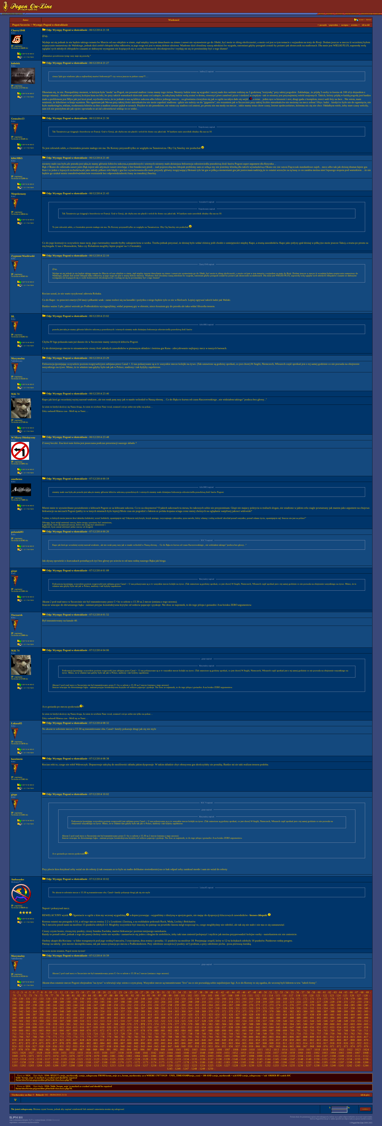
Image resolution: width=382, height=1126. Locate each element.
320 (231, 1008)
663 (41, 1030)
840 (163, 1040)
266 (224, 1005)
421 (197, 1014)
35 (184, 992)
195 (102, 1001)
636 (217, 1027)
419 (183, 1014)
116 (284, 995)
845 (197, 1040)
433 (278, 1014)
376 (251, 1011)
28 (147, 992)
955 (224, 1046)
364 (170, 1011)
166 (265, 998)
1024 (366, 1049)
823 (48, 1040)
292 (41, 1008)
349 (68, 1011)
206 (177, 1001)
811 (326, 1036)
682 (170, 1030)
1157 (15, 1062)
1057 (276, 1052)
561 (68, 1024)
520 (150, 1020)
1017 (309, 1049)
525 (183, 1020)
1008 (235, 1049)
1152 (333, 1059)
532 (231, 1020)
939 (116, 1046)
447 (14, 1017)
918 (332, 1043)
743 (224, 1033)
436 (298, 1014)
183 (21, 1001)
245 (82, 1005)
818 (14, 1040)
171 (298, 998)
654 (339, 1027)
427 (238, 1014)
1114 (23, 1059)
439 (319, 1014)
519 (143, 1020)
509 (75, 1020)
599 (326, 1024)
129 (14, 998)
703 (312, 1030)
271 (258, 1005)
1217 (145, 1065)
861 (305, 1040)
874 (35, 1043)
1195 (325, 1062)
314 (190, 1008)
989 (95, 1049)
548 (339, 1020)
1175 (162, 1062)
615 (75, 1027)
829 (89, 1040)
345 (41, 1011)
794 (211, 1036)
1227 (227, 1065)
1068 (365, 1052)
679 (150, 1030)
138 (75, 998)
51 (270, 992)
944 (150, 1046)
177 (339, 998)
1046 (186, 1052)
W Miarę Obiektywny (23, 437)
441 (332, 1014)
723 (89, 1033)
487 (285, 1017)
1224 (202, 1065)
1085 (145, 1055)
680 (156, 1030)
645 (278, 1027)
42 (222, 992)
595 (298, 1024)
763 (359, 1033)
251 (123, 1005)
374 (238, 1011)
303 (116, 1008)
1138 (219, 1059)
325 (265, 1008)
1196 (333, 1062)
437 (305, 1014)
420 (190, 1014)
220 (271, 1001)
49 (260, 992)
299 (89, 1008)
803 (271, 1036)
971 (332, 1046)
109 (237, 995)
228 (326, 1001)
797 (231, 1036)
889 (136, 1043)
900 (211, 1043)
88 (111, 995)
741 (211, 1033)
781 (123, 1036)
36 (190, 992)
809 (312, 1036)
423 (211, 1014)
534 (244, 1020)
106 (217, 995)
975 (359, 1046)
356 (116, 1011)
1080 (104, 1055)
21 (109, 992)
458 (89, 1017)
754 (298, 1033)
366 (183, 1011)
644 (271, 1027)
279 (312, 1005)
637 (224, 1027)
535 (251, 1020)
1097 (243, 1055)
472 (183, 1017)
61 (324, 992)
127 (359, 995)
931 (62, 1046)
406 (96, 1014)
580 (197, 1024)
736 (177, 1033)
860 (298, 1040)
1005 (211, 1049)
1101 (276, 1055)
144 (116, 998)
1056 (268, 1052)
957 (238, 1046)
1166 (88, 1062)
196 (109, 1001)
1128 (137, 1059)
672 (102, 1030)
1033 (80, 1052)
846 (204, 1040)
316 (204, 1008)
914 (305, 1043)
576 (170, 1024)
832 (109, 1040)
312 (177, 1008)
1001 (178, 1049)
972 (339, 1046)
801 (258, 1036)
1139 (227, 1059)
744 (231, 1033)
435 (292, 1014)
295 (62, 1008)
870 (366, 1040)
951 (197, 1046)
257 (163, 1005)
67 (356, 992)
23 (120, 992)
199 (129, 1001)
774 (75, 1036)
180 (359, 998)
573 (150, 1024)
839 (156, 1040)
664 (48, 1030)
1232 (268, 1065)
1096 (235, 1055)
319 (224, 1008)
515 (116, 1020)
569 (123, 1024)
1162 (55, 1062)
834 (123, 1040)
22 (115, 992)
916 (319, 1043)
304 (123, 1008)
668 (75, 1030)
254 (143, 1005)
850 (231, 1040)
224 (298, 1001)
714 (28, 1033)
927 (35, 1046)
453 (55, 1017)
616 (82, 1027)
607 (21, 1027)
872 (21, 1043)
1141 (243, 1059)
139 (82, 998)
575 (163, 1024)
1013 (276, 1049)
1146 (284, 1059)
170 (292, 998)
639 (238, 1027)
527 (197, 1020)
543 (305, 1020)
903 (231, 1043)
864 (326, 1040)
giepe (14, 570)
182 (14, 1001)
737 (183, 1033)
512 (96, 1020)
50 (265, 992)
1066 (349, 1052)
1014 (284, 1049)
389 (339, 1011)
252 (129, 1005)
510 (82, 1020)
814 (346, 1036)
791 (190, 1036)
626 (150, 1027)
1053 (243, 1052)
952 (204, 1046)
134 (48, 998)
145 (123, 998)
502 (28, 1020)
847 (211, 1040)
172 (305, 998)
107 (223, 995)
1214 (121, 1065)
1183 (227, 1062)
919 (339, 1043)
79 (62, 995)
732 (150, 1033)
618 (96, 1027)
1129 (145, 1059)
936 (96, 1046)
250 (116, 1005)
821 (35, 1040)
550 (353, 1020)
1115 (31, 1059)
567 (109, 1024)
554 (21, 1024)
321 (238, 1008)
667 (68, 1030)
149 (150, 998)
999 (163, 1049)
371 (217, 1011)
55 (292, 992)
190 (68, 1001)
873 (28, 1043)
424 (217, 1014)
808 (305, 1036)
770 (48, 1036)
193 (89, 1001)
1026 (23, 1052)
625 (143, 1027)
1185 (243, 1062)
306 (136, 1008)
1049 (210, 1052)
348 (62, 1011)
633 (197, 1027)
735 (170, 1033)
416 (163, 1014)
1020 (333, 1049)
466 (143, 1017)
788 (170, 1036)
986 (75, 1049)
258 (170, 1005)
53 (281, 992)
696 (265, 1030)
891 (150, 1043)
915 (312, 1043)
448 (21, 1017)
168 (278, 998)
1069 (15, 1055)
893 (163, 1043)
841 (170, 1040)
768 (35, 1036)
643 (265, 1027)
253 (136, 1005)
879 (68, 1043)
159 (217, 998)
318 (217, 1008)
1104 (300, 1055)
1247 (186, 1068)
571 (136, 1024)
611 (48, 1027)
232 (353, 1001)
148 (143, 998)
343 (28, 1011)
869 (359, 1040)
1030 (55, 1052)
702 (305, 1030)
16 (82, 992)
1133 (178, 1059)
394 (14, 1014)
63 (335, 992)
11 (56, 992)
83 (84, 995)
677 (136, 1030)
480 (238, 1017)
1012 (268, 1049)
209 (197, 1001)
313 (183, 1008)
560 (62, 1024)
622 (123, 1027)
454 (62, 1017)
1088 (170, 1055)
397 (35, 1014)
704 (319, 1030)
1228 (235, 1065)
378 (265, 1011)
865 (332, 1040)
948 (177, 1046)
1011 (260, 1049)
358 (129, 1011)
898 (197, 1043)
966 (298, 1046)
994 (129, 1049)
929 (48, 1046)
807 (298, 1036)
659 (14, 1030)
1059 (292, 1052)
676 (129, 1030)
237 (28, 1005)
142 (102, 998)
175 (326, 998)
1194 (317, 1062)
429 (251, 1014)
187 (48, 1001)
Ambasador (17, 879)
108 (230, 995)
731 (143, 1033)
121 (318, 995)
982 (48, 1049)
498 (359, 1017)
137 (68, 998)
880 (75, 1043)
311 (170, 1008)
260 (183, 1005)
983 (55, 1049)
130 (21, 998)
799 (244, 1036)
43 (227, 992)
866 (339, 1040)
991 (109, 1049)
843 (183, 1040)
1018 (317, 1049)
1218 (153, 1065)
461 (109, 1017)
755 (305, 1033)
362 (156, 1011)
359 (136, 1011)
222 (285, 1001)
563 (82, 1024)
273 (271, 1005)
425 (224, 1014)
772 (62, 1036)
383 (298, 1011)
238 (35, 1005)
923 (366, 1043)
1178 (186, 1062)
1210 (88, 1065)
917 (326, 1043)
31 (163, 992)
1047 (194, 1052)
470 (170, 1017)
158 (211, 998)
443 (346, 1014)
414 (150, 1014)
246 (89, 1005)
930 (55, 1046)
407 (102, 1014)
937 (102, 1046)
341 (14, 1011)
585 (231, 1024)
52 (276, 992)
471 (177, 1017)
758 (326, 1033)
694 (251, 1030)
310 (163, 1008)
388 (332, 1011)
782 (129, 1036)
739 (197, 1033)
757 (319, 1033)
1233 (276, 1065)
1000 (170, 1049)
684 (183, 1030)
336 (339, 1008)
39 (206, 992)
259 (177, 1005)
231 (346, 1001)
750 (271, 1033)
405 (89, 1014)
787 (163, 1036)
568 (116, 1024)
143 (109, 998)
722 (82, 1033)
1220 (170, 1065)
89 (116, 995)
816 (359, 1036)
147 (136, 998)
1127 (129, 1059)
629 (170, 1027)
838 (150, 1040)
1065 (341, 1052)
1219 (162, 1065)
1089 (178, 1055)
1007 (227, 1049)
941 (129, 1046)
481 (244, 1017)
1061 (308, 1052)
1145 (276, 1059)
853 (251, 1040)
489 (298, 1017)
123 (332, 995)
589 (258, 1024)
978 (21, 1049)
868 (353, 1040)
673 (109, 1030)
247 (96, 1005)
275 (285, 1005)
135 (55, 998)
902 (224, 1043)
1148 (300, 1059)
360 (143, 1011)
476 (211, 1017)
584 (224, 1024)
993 (122, 1049)
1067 (357, 1052)
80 (68, 995)
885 (109, 1043)
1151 (325, 1059)
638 (231, 1027)
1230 (251, 1065)
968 (312, 1046)
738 (190, 1033)
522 (163, 1020)
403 (75, 1014)
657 (359, 1027)
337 (346, 1008)
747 (251, 1033)
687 (204, 1030)
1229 (243, 1065)
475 (204, 1017)
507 (62, 1020)
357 (123, 1011)
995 (136, 1049)
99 (170, 995)
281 (326, 1005)
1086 (153, 1055)
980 (34, 1049)
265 (217, 1005)
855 (265, 1040)
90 (121, 995)
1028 (39, 1052)
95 (148, 995)
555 (28, 1024)
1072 (39, 1055)
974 (353, 1046)
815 (353, 1036)
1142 (251, 1059)
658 (366, 1027)
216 (244, 1001)
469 (163, 1017)
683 (177, 1030)
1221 (178, 1065)
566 (102, 1024)
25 (131, 992)
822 (41, 1040)
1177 (178, 1062)
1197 (341, 1062)
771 (55, 1036)
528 (204, 1020)
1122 (88, 1059)
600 (332, 1024)
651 (319, 1027)
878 (62, 1043)
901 (217, 1043)
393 (366, 1011)
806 (292, 1036)
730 (136, 1033)
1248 (194, 1068)
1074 (55, 1055)
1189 (276, 1062)
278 (305, 1005)
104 (203, 995)
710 (359, 1030)
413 (143, 1014)
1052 (235, 1052)
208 (190, 1001)
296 (68, 1008)
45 (238, 992)
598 (319, 1024)
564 (89, 1024)
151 (163, 998)
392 (359, 1011)
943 (143, 1046)
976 (366, 1046)
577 (177, 1024)
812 (332, 1036)
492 (319, 1017)
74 (35, 995)
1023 (358, 1049)
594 (292, 1024)
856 (271, 1040)
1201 (15, 1065)
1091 (194, 1055)
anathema (16, 479)
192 (82, 1001)
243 (68, 1005)
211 (211, 1001)
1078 (88, 1055)
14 (72, 992)
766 (21, 1036)
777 (96, 1036)
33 (174, 992)
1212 (104, 1065)
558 (48, 1024)
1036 (104, 1052)
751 (278, 1033)
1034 (88, 1052)
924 (14, 1046)
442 (339, 1014)
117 (291, 995)
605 (366, 1024)
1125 (113, 1059)
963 (278, 1046)
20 (104, 992)
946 (163, 1046)
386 (319, 1011)
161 (231, 998)
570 (129, 1024)
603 (353, 1024)
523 (170, 1020)
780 (116, 1036)
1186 (251, 1062)
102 (190, 995)
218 (258, 1001)
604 (359, 1024)
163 (244, 998)
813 (339, 1036)
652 (326, 1027)
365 (177, 1011)
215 (238, 1001)
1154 (349, 1059)
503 (35, 1020)
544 (312, 1020)
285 (353, 1005)
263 (204, 1005)
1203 (31, 1065)
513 (102, 1020)
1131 (162, 1059)
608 (28, 1027)
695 (258, 1030)
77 (52, 995)
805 (285, 1036)
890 (143, 1043)
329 (292, 1008)
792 (197, 1036)
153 (177, 998)
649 (305, 1027)
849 (224, 1040)
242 (62, 1005)
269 (244, 1005)
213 (224, 1001)
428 (244, 1014)
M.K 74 (15, 393)
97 (159, 995)
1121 (80, 1059)
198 (123, 1001)
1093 (210, 1055)
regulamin (13, 1122)
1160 (39, 1062)
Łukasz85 (16, 723)
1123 (96, 1059)
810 (319, 1036)
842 (177, 1040)
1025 (15, 1052)
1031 (64, 1052)
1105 (308, 1055)
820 (28, 1040)
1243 (357, 1065)
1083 (129, 1055)
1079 (96, 1055)
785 (150, 1036)
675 (123, 1030)
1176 (170, 1062)
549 (346, 1020)
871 (14, 1043)
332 (312, 1008)
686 (197, 1030)
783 (136, 1036)
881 (82, 1043)
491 (312, 1017)
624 (136, 1027)
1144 (268, 1059)
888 (129, 1043)
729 (129, 1033)
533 (238, 1020)
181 (366, 998)
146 (129, 998)
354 (102, 1011)
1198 (349, 1062)
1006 (219, 1049)
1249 (202, 1068)
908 (265, 1043)
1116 (39, 1059)
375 (244, 1011)
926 (28, 1046)
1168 (104, 1062)
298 (82, 1008)
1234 (284, 1065)
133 (41, 998)
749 (265, 1033)
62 (329, 992)
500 (14, 1020)
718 (55, 1033)
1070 (23, 1055)
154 (183, 998)
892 (156, 1043)
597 (312, 1024)
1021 (341, 1049)
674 (116, 1030)
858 (285, 1040)
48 (254, 992)
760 (339, 1033)
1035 (96, 1052)
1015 (292, 1049)
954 (217, 1046)
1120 (72, 1059)
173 (312, 998)
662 (35, 1030)
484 (265, 1017)
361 (150, 1011)
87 (105, 995)
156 (197, 998)
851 (238, 1040)
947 (170, 1046)
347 (55, 1011)
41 (217, 992)
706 (332, 1030)
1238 (317, 1065)
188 (55, 1001)
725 (102, 1033)
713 (21, 1033)
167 (271, 998)
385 (312, 1011)
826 (68, 1040)
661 (28, 1030)
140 (89, 998)
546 (326, 1020)
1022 (350, 1049)
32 (168, 992)
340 (366, 1008)
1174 (153, 1062)
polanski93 (17, 531)
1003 (195, 1049)
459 (96, 1017)
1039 (129, 1052)
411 (129, 1014)
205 (170, 1001)
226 (312, 1001)
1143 (259, 1059)
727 (116, 1033)
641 (251, 1027)
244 (75, 1005)
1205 (47, 1065)
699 (285, 1030)
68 (362, 992)
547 (332, 1020)
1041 (145, 1052)
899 (204, 1043)
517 (129, 1020)
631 (183, 1027)
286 (359, 1005)
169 (285, 998)
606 (14, 1027)
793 (204, 1036)
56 (297, 992)
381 (285, 1011)
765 (14, 1036)
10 (50, 992)
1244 (365, 1065)
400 (55, 1014)
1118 (55, 1059)
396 (28, 1014)
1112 (365, 1055)
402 (68, 1014)
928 (41, 1046)
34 (179, 992)
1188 (268, 1062)
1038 (121, 1052)
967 (305, 1046)
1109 (341, 1055)
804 (278, 1036)
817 (366, 1036)
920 (346, 1043)
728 (123, 1033)
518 (136, 1020)
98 (164, 995)
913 (298, 1043)
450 (35, 1017)
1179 (194, 1062)
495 (339, 1017)
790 (183, 1036)
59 (313, 992)
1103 (292, 1055)
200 (136, 1001)
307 (143, 1008)
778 (102, 1036)
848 (217, 1040)
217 (251, 1001)
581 (204, 1024)
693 (244, 1030)
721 (75, 1033)
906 (251, 1043)
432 (271, 1014)
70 (14, 995)
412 (136, 1014)
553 (14, 1024)
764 (366, 1033)
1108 (333, 1055)
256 (156, 1005)
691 (231, 1030)
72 (25, 995)
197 (116, 1001)
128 (365, 995)
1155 (357, 1059)
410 (123, 1014)
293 (48, 1008)
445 (359, 1014)
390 (346, 1011)
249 (109, 1005)
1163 (64, 1062)
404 (82, 1014)
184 (28, 1001)
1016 (301, 1049)
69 (367, 992)
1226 (219, 1065)
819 (21, 1040)
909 (271, 1043)
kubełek (15, 63)
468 (156, 1017)
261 (190, 1005)
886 (116, 1043)
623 (129, 1027)
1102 (284, 1055)
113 (264, 995)
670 (89, 1030)
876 (48, 1043)
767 (28, 1036)
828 (82, 1040)
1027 (31, 1052)
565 (96, 1024)
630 (177, 1027)
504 (41, 1020)
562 (75, 1024)
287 (366, 1005)
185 (35, 1001)
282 (332, 1005)
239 (41, 1005)
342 (21, 1011)
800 (251, 1036)
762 (353, 1033)
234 (366, 1001)
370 (211, 1011)
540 (285, 1020)
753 (292, 1033)
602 (346, 1024)
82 (78, 995)
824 (55, 1040)
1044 (170, 1052)
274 (278, 1005)
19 (98, 992)
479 (231, 1017)
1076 (72, 1055)
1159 (31, 1062)
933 (75, 1046)
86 (100, 995)
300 (96, 1008)
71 (19, 995)
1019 (325, 1049)
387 (326, 1011)
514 (109, 1020)
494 (332, 1017)
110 (244, 995)
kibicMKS (16, 158)
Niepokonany (18, 193)
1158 (23, 1062)
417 (170, 1014)
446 (366, 1014)
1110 (349, 1055)
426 (231, 1014)
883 (96, 1043)
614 (68, 1027)
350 (75, 1011)
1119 (64, 1059)
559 (55, 1024)
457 (82, 1017)
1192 (300, 1062)
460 (102, 1017)
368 (197, 1011)
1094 (219, 1055)
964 (285, 1046)
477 (217, 1017)
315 (197, 1008)
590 (265, 1024)
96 (154, 995)
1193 (308, 1062)
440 (326, 1014)
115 (278, 995)
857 (278, 1040)
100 (176, 995)
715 (35, 1033)
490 (305, 1017)
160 (224, 998)
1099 (259, 1055)
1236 (300, 1065)
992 (115, 1049)
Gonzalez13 (17, 118)
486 (278, 1017)
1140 (235, 1059)
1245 (169, 1068)
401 (62, 1014)
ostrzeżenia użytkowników (29, 1122)
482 (251, 1017)
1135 (194, 1059)
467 (150, 1017)
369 (204, 1011)
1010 (252, 1049)
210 (204, 1001)
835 (129, 1040)
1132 (170, 1059)
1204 (39, 1065)
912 (292, 1043)
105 (210, 995)
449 (28, 1017)
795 (217, 1036)
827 (75, 1040)
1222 (186, 1065)
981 (41, 1049)
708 (346, 1030)
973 (346, 1046)
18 (93, 992)
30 (158, 992)
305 (129, 1008)
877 (55, 1043)
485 (271, 1017)
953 (211, 1046)
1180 (202, 1062)
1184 (235, 1062)
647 (292, 1027)
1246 (178, 1068)
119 (305, 995)
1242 (349, 1065)
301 (102, 1008)
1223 (194, 1065)
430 (258, 1014)
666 (62, 1030)
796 (224, 1036)
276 (292, 1005)
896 (183, 1043)
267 (231, 1005)
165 (258, 998)
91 (127, 995)
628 (163, 1027)
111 (250, 995)
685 (190, 1030)
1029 (47, 1052)
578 (183, 1024)
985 (68, 1049)
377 (258, 1011)
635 (211, 1027)
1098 (251, 1055)
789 (177, 1036)
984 (61, 1049)
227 (319, 1001)
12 (61, 992)
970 (326, 1046)
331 (305, 1008)
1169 (113, 1062)
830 (96, 1040)
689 (217, 1030)
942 (136, 1046)
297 (75, 1008)
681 (163, 1030)
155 (190, 998)
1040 (137, 1052)
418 (177, 1014)
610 (41, 1027)
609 (35, 1027)
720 (68, 1033)
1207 (64, 1065)
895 (177, 1043)
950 (190, 1046)
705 (326, 1030)
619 (102, 1027)
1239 (325, 1065)
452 (48, 1017)
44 (233, 992)
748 (258, 1033)
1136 (202, 1059)
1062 (317, 1052)
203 (156, 1001)
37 (195, 992)
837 (143, 1040)
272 (265, 1005)
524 (177, 1020)
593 (285, 1024)
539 (278, 1020)
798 (238, 1036)
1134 (186, 1059)
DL (13, 316)
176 (332, 998)
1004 (203, 1049)
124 (338, 995)
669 (82, 1030)
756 (312, 1033)
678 (143, 1030)
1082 (121, 1055)
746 (244, 1033)
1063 (325, 1052)
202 (150, 1001)
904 (238, 1043)
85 (95, 995)
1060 (300, 1052)
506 (55, 1020)
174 (319, 998)
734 (163, 1033)
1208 (72, 1065)
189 (62, 1001)
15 (77, 992)
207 (183, 1001)
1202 (23, 1065)
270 (251, 1005)
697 (271, 1030)
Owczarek (16, 614)
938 (109, 1046)
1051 (227, 1052)
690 (224, 1030)
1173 (145, 1062)
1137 (210, 1059)
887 (123, 1043)
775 (82, 1036)
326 (271, 1008)
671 (96, 1030)
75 (41, 995)
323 (251, 1008)
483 (258, 1017)
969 (319, 1046)
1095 (227, 1055)
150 (156, 998)
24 (125, 992)
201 (143, 1001)
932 (68, 1046)
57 (303, 992)
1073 (47, 1055)
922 (359, 1043)
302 (109, 1008)
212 (217, 1001)
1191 (292, 1062)
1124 (104, 1059)
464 (129, 1017)
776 (89, 1036)
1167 (96, 1062)
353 (96, 1011)
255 (150, 1005)
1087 (162, 1055)
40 (211, 992)
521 (156, 1020)
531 (224, 1020)
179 (353, 998)
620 (109, 1027)
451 (41, 1017)
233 (359, 1001)
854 (258, 1040)
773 (68, 1036)
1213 (113, 1065)
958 (244, 1046)
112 (257, 995)
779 (109, 1036)
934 (82, 1046)
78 (57, 995)
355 (109, 1011)
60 (319, 992)
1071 (31, 1055)
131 (28, 998)
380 (278, 1011)
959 (251, 1046)
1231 (259, 1065)
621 (116, 1027)
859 (292, 1040)
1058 (284, 1052)
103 (196, 995)
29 (152, 992)
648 (298, 1027)
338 (353, 1008)
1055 (259, 1052)
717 (48, 1033)
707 (339, 1030)
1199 (357, 1062)
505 (48, 1020)
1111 (357, 1055)
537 (265, 1020)
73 (30, 995)
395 (21, 1014)
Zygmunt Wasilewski (23, 255)
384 (305, 1011)
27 (141, 992)
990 (102, 1049)
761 (346, 1033)
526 (190, 1020)
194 (96, 1001)
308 (150, 1008)
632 (190, 1027)
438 (312, 1014)
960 (258, 1046)
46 (244, 992)
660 (21, 1030)
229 (332, 1001)
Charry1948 (18, 30)
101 (183, 995)
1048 (202, 1052)
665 (55, 1030)
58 (308, 992)
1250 (210, 1068)
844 (190, 1040)
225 (305, 1001)
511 (89, 1020)
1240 (333, 1065)
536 (258, 1020)
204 (163, 1001)
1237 (308, 1065)
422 (204, 1014)
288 (14, 1008)
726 (109, 1033)
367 (190, 1011)
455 (68, 1017)
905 (244, 1043)
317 (211, 1008)
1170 (121, 1062)
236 (21, 1005)
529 (211, 1020)
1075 (64, 1055)
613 (62, 1027)
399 (48, 1014)
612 (55, 1027)
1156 (365, 1059)
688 (211, 1030)
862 (312, 1040)
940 (123, 1046)
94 (143, 995)
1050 (219, 1052)
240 (48, 1005)
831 (102, 1040)
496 (346, 1017)
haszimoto (17, 758)
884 (102, 1043)
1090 (186, 1055)
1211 (96, 1065)
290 (28, 1008)
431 (265, 1014)
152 (170, 998)
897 (190, 1043)
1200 (365, 1062)
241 (55, 1005)
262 (197, 1005)
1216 (137, 1065)
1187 (259, 1062)
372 (224, 1011)
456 (75, 1017)
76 (46, 995)
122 (325, 995)
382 (292, 1011)
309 (156, 1008)
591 (271, 1024)
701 (298, 1030)
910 (278, 1043)
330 (298, 1008)
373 (231, 1011)
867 (346, 1040)
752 (285, 1033)
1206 (55, 1065)
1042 (153, 1052)
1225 (210, 1065)
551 (359, 1020)
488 (292, 1017)
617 (89, 1027)
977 (14, 1049)
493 (326, 1017)
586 (238, 1024)
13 (66, 992)
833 (116, 1040)
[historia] (55, 1120)
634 (204, 1027)
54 (287, 992)
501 (21, 1020)
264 (211, 1005)
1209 (80, 1065)
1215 (129, 1065)
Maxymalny (18, 358)
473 (190, 1017)
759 (332, 1033)
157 (204, 998)
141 (96, 998)
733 (156, 1033)
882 (89, 1043)
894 (170, 1043)
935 (89, 1046)
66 (351, 992)
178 (346, 998)
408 (109, 1014)
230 (339, 1001)
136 (62, 998)
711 (366, 1030)
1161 (47, 1062)
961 (265, 1046)
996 (142, 1049)
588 (251, 1024)
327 (278, 1008)
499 (366, 1017)
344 (35, 1011)
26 (136, 992)
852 (244, 1040)
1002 (186, 1049)
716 (41, 1033)
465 (136, 1017)
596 (305, 1024)
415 (156, 1014)
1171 (129, 1062)
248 (102, 1005)
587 (244, 1024)
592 (278, 1024)
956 (231, 1046)
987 (82, 1049)
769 (41, 1036)
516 (123, 1020)
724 (96, 1033)
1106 (317, 1055)
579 (190, 1024)
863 (319, 1040)
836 (136, 1040)
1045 (178, 1052)
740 (204, 1033)
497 (353, 1017)
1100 (268, 1055)
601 (339, 1024)
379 (271, 1011)
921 (353, 1043)
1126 (121, 1059)
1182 (219, 1062)
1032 (72, 1052)
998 (156, 1049)
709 (353, 1030)
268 (238, 1005)
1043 (162, 1052)
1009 (244, 1049)
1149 (308, 1059)
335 (332, 1008)
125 (345, 995)
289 (21, 1008)
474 (197, 1017)
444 (353, 1014)
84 (89, 995)
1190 (284, 1062)
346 (48, 1011)
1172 (137, 1062)
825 (62, 1040)
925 (21, 1046)
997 (149, 1049)
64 (340, 992)
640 (244, 1027)
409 (116, 1014)
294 (55, 1008)
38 (201, 992)
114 (271, 995)
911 (285, 1043)
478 (224, 1017)
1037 (113, 1052)
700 (292, 1030)
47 (249, 992)
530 (217, 1020)
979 (27, 1049)
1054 (251, 1052)
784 (143, 1036)
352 (89, 1011)
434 (285, 1014)
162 (238, 998)
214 (231, 1001)
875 (41, 1043)
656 (353, 1027)
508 (68, 1020)
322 (244, 1008)
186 (41, 1001)
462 (116, 1017)
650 (312, 1027)
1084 (137, 1055)
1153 (341, 1059)
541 (292, 1020)
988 (88, 1049)
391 (353, 1011)
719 (62, 1033)
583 (217, 1024)
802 (265, 1036)
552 (366, 1020)
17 (88, 992)
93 (137, 995)
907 (258, 1043)
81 (73, 995)
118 (298, 995)
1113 (15, 1059)
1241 (341, 1065)
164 (251, 998)
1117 (47, 1059)
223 (292, 1001)
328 (285, 1008)
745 (238, 1033)
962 (271, 1046)
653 (332, 1027)
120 (311, 995)
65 (346, 992)
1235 (292, 1065)
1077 (80, 1055)
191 (75, 1001)
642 (258, 1027)
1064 (333, 1052)
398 (41, 1014)
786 (156, 1036)
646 (285, 1027)
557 (41, 1024)
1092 (202, 1055)
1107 (325, 1055)
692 (238, 1030)
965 (292, 1046)
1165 (80, 1062)
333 (319, 1008)
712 (14, 1033)
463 (123, 1017)
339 (359, 1008)
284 (346, 1005)
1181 (210, 1062)
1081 (113, 1055)
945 (156, 1046)
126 (352, 995)
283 (339, 1005)
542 (298, 1020)
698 (278, 1030)
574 (156, 1024)
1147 (292, 1059)
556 (35, 1024)
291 (35, 1008)
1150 (317, 1059)
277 (298, 1005)
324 (258, 1008)
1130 (153, 1059)
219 (265, 1001)
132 (35, 998)
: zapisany (16, 46)
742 (217, 1033)
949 (183, 1046)
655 (346, 1027)
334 (326, 1008)
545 (319, 1020)
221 (278, 1001)
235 (14, 1005)
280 (319, 1005)
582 (211, 1024)
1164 (72, 1062)
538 (271, 1020)
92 (132, 995)
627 (156, 1027)
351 (82, 1011)
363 (163, 1011)
